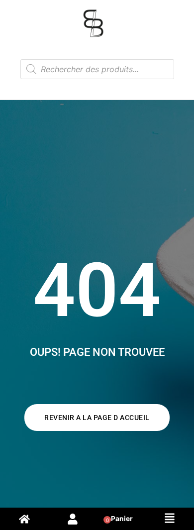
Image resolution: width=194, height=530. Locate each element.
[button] (169, 519)
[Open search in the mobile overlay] (97, 69)
